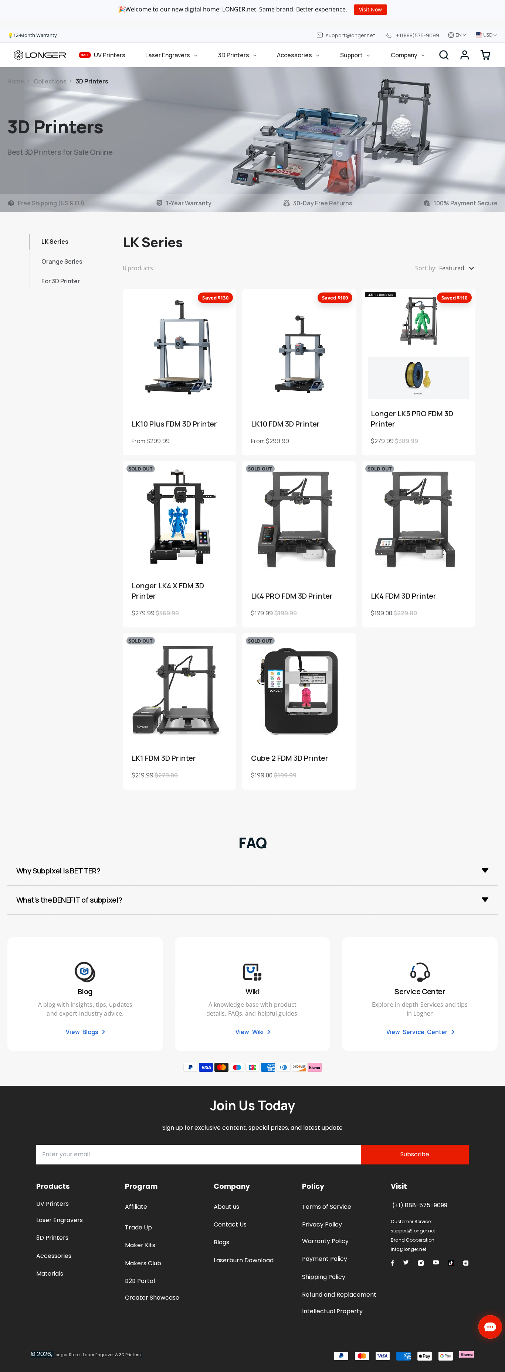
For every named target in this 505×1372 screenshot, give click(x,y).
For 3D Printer (60, 281)
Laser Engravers (167, 55)
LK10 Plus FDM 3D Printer (179, 372)
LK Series (54, 241)
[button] (464, 55)
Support (351, 55)
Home (15, 81)
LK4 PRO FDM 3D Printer (299, 544)
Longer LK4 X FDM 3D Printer (179, 544)
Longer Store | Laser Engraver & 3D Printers (97, 1355)
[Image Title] (392, 1263)
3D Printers (233, 55)
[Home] (40, 55)
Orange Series (61, 261)
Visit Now (370, 9)
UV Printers (103, 55)
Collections (50, 81)
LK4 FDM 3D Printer (418, 544)
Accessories (294, 55)
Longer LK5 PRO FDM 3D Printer (418, 372)
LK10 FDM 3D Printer (299, 372)
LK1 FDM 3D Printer (179, 711)
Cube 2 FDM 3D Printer (299, 711)
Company (404, 55)
